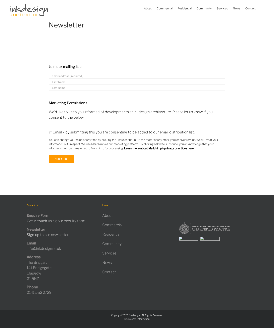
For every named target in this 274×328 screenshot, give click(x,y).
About (107, 215)
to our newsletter (48, 235)
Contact (109, 272)
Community (112, 244)
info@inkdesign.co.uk (44, 248)
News (107, 262)
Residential (111, 234)
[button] (262, 8)
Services (109, 253)
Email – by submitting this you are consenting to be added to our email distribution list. (124, 132)
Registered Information (137, 318)
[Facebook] (179, 206)
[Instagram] (190, 206)
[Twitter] (185, 206)
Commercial (112, 225)
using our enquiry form (56, 221)
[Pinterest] (196, 206)
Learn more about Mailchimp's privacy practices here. (159, 148)
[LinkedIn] (202, 206)
